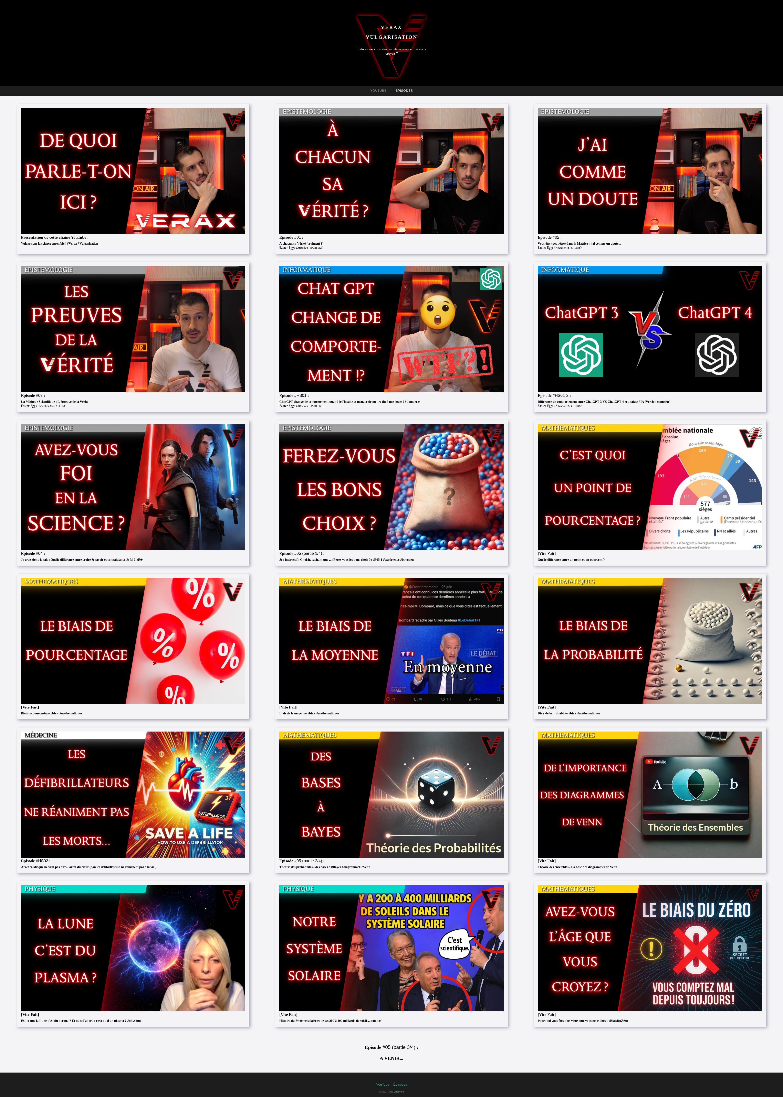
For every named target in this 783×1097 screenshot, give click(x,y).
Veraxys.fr (399, 1091)
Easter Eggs (301, 247)
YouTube (378, 90)
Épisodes (404, 90)
